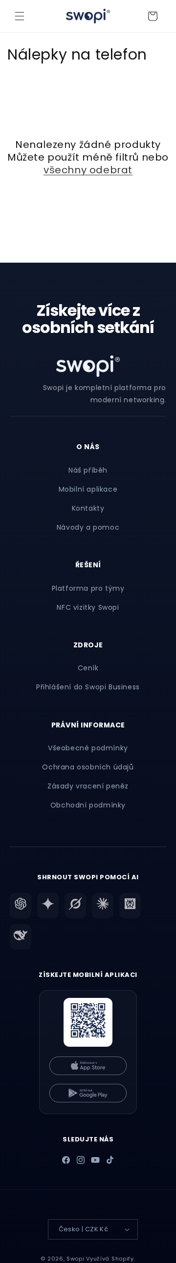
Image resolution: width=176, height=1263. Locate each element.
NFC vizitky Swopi (88, 607)
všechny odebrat (88, 170)
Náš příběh (88, 470)
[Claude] (102, 905)
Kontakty (88, 508)
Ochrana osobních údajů (87, 767)
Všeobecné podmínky (88, 748)
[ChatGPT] (20, 905)
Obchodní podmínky (88, 805)
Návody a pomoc (88, 527)
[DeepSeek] (20, 937)
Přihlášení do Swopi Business (88, 687)
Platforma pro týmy (88, 588)
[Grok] (75, 905)
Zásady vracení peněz (88, 786)
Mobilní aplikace (88, 489)
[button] (19, 16)
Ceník (88, 668)
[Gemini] (48, 905)
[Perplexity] (130, 905)
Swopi (75, 1259)
